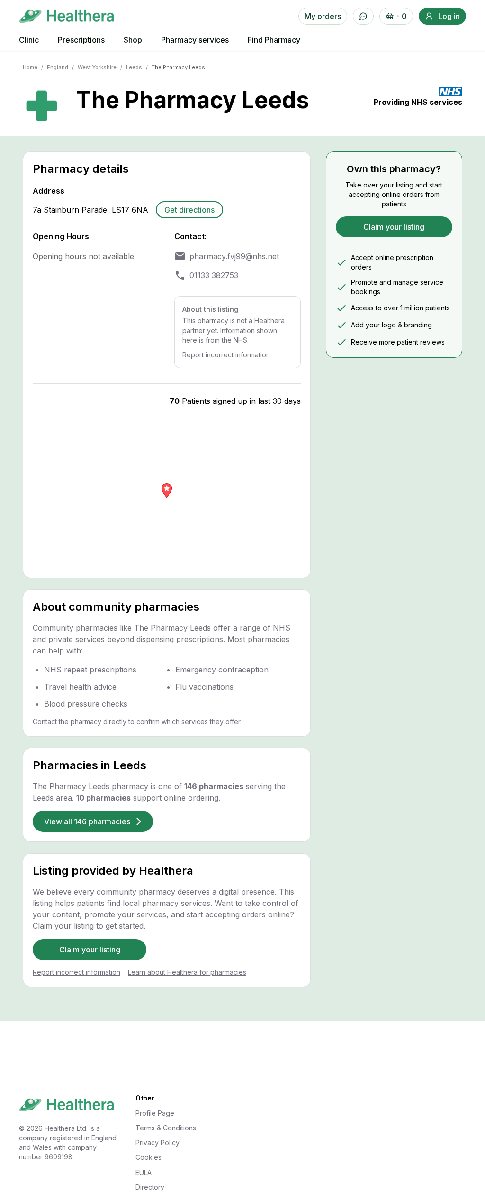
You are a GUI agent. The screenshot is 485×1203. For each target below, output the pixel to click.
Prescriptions (81, 40)
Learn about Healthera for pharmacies (187, 972)
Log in (449, 16)
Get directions (189, 209)
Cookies (148, 1157)
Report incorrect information (226, 355)
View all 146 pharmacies (87, 821)
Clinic (29, 40)
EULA (143, 1172)
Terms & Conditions (165, 1128)
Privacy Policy (157, 1142)
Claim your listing (89, 949)
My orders (323, 16)
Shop (133, 40)
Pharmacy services (195, 40)
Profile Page (154, 1113)
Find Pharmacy (274, 40)
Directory (149, 1187)
